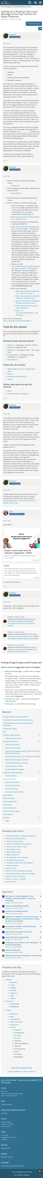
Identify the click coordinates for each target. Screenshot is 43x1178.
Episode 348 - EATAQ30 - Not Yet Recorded (20, 926)
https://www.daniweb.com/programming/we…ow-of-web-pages (25, 228)
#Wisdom (18, 1030)
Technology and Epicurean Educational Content (22, 635)
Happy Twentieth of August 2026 (17, 937)
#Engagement (15, 1019)
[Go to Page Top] (39, 1171)
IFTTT (6, 566)
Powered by (21, 1172)
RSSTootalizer (12, 360)
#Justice (17, 1038)
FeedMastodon (12, 355)
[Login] (35, 2)
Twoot (9, 379)
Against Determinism (13, 852)
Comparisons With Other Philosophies (19, 863)
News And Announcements (15, 839)
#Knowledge (14, 1004)
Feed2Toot (11, 350)
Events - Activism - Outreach (16, 879)
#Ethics (8, 1010)
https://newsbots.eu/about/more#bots (16, 321)
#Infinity (13, 990)
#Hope (17, 1052)
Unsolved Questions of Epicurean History (20, 874)
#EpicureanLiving (16, 1022)
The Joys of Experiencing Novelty (17, 906)
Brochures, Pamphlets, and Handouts (22, 648)
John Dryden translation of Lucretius (18, 932)
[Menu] (40, 3)
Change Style (37, 1080)
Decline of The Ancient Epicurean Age (19, 871)
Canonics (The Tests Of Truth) (16, 847)
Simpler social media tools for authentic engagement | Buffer (18, 551)
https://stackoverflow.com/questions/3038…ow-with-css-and (27, 302)
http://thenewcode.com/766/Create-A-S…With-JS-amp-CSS (27, 292)
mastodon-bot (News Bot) (16, 376)
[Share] (40, 28)
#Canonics (10, 1001)
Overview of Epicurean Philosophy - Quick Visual (22, 956)
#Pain (12, 1017)
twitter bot (15, 186)
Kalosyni (7, 903)
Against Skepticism (12, 855)
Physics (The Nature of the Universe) (19, 844)
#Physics (9, 980)
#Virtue (13, 1027)
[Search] (30, 3)
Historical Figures (12, 865)
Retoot (9, 374)
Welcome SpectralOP (12, 950)
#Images (13, 988)
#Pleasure (13, 1014)
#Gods (12, 985)
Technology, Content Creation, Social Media (23, 639)
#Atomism (14, 982)
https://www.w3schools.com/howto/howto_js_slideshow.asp (25, 218)
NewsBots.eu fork (17, 369)
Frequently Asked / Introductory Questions (21, 836)
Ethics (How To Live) (13, 849)
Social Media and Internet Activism (22, 650)
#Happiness (14, 1025)
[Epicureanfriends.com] (5, 3)
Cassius (6, 19)
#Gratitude (18, 1054)
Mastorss (10, 345)
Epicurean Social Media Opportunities (22, 620)
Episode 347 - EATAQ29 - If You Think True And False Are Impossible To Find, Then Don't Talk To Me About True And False (22, 919)
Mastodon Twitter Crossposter (17, 394)
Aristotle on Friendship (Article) (16, 911)
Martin (7, 952)
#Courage (18, 1035)
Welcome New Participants (15, 876)
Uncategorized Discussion (15, 860)
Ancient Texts (11, 868)
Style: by (21, 1175)
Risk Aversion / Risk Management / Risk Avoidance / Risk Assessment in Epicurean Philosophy (20, 898)
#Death (13, 998)
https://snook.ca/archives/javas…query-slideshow (27, 307)
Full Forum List (11, 882)
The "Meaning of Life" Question (17, 857)
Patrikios (7, 958)
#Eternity (13, 993)
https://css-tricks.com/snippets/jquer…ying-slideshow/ (27, 313)
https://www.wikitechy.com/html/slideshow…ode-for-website (26, 267)
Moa (8, 391)
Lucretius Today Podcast (14, 841)
